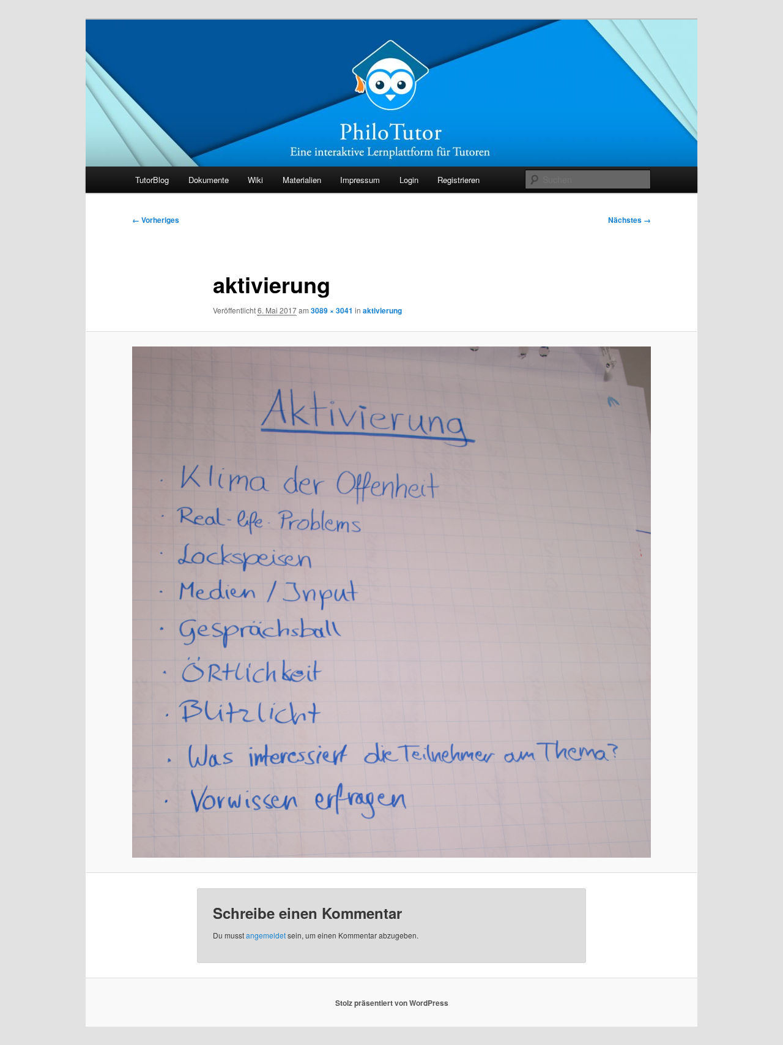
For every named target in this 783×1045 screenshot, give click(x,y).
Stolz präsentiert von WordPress (391, 1002)
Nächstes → (629, 219)
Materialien (302, 179)
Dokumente (208, 179)
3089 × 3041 (332, 310)
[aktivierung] (391, 602)
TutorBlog (152, 179)
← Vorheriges (155, 219)
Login (408, 179)
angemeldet (266, 935)
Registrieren (458, 179)
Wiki (255, 179)
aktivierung (382, 310)
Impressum (360, 179)
